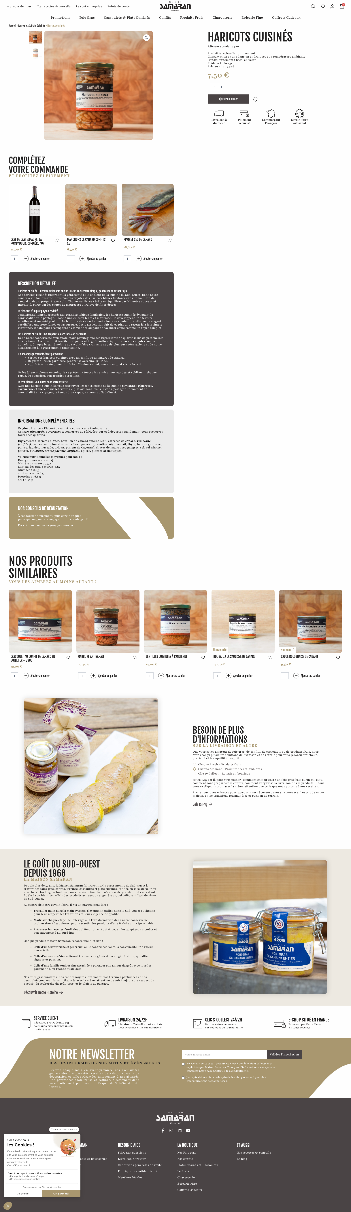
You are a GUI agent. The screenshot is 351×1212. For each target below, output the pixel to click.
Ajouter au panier (228, 99)
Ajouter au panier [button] (40, 258)
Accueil (12, 25)
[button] (146, 37)
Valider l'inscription (284, 1055)
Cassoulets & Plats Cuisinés (31, 25)
